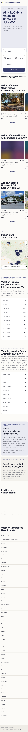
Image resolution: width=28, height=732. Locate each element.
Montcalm (3, 708)
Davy (2, 623)
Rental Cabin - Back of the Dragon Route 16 (12, 115)
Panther (3, 650)
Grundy (3, 570)
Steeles (3, 654)
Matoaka (3, 700)
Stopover (3, 578)
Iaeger (2, 643)
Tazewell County (5, 566)
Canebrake (4, 547)
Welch (2, 616)
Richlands (3, 562)
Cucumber (3, 600)
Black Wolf (3, 673)
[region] (14, 255)
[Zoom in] (26, 242)
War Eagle (3, 585)
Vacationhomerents (12, 3)
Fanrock (3, 631)
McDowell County (5, 604)
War (2, 608)
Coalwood (3, 597)
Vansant (3, 543)
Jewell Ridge (4, 551)
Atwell (2, 589)
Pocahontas (4, 715)
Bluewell (3, 677)
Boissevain (3, 681)
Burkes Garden (5, 662)
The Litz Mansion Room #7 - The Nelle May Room (13, 162)
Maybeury (3, 704)
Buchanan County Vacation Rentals (9, 539)
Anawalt (3, 666)
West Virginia (17, 8)
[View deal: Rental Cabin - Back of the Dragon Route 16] (12, 102)
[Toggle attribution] (26, 266)
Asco (2, 620)
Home (4, 8)
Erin (2, 627)
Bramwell (3, 685)
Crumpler (3, 689)
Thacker (3, 581)
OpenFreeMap (6, 266)
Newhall (3, 555)
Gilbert (2, 635)
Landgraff (3, 696)
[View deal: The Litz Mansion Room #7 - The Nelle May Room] (12, 150)
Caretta (3, 593)
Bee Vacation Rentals (6, 535)
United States (10, 8)
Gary (2, 692)
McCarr (3, 574)
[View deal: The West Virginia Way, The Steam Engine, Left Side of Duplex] (12, 200)
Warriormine (4, 612)
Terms (7, 729)
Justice (3, 646)
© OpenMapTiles (12, 266)
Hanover (3, 639)
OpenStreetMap (6, 267)
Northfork (3, 711)
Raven (2, 558)
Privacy (2, 729)
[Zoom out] (26, 244)
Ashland (3, 669)
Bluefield (3, 658)
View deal (12, 122)
